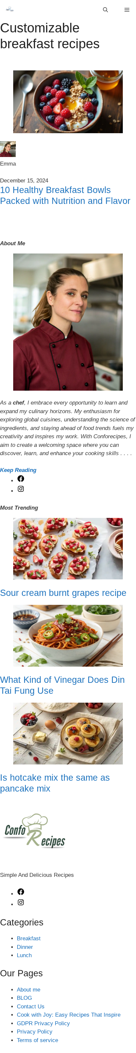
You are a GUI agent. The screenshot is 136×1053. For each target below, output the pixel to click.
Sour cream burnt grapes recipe (63, 593)
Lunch (24, 955)
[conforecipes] (10, 10)
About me (28, 990)
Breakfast (29, 938)
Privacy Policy (34, 1032)
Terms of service (37, 1040)
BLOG (24, 998)
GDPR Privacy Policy (43, 1023)
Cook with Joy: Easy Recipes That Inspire (68, 1015)
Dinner (25, 947)
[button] (105, 10)
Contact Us (31, 1006)
